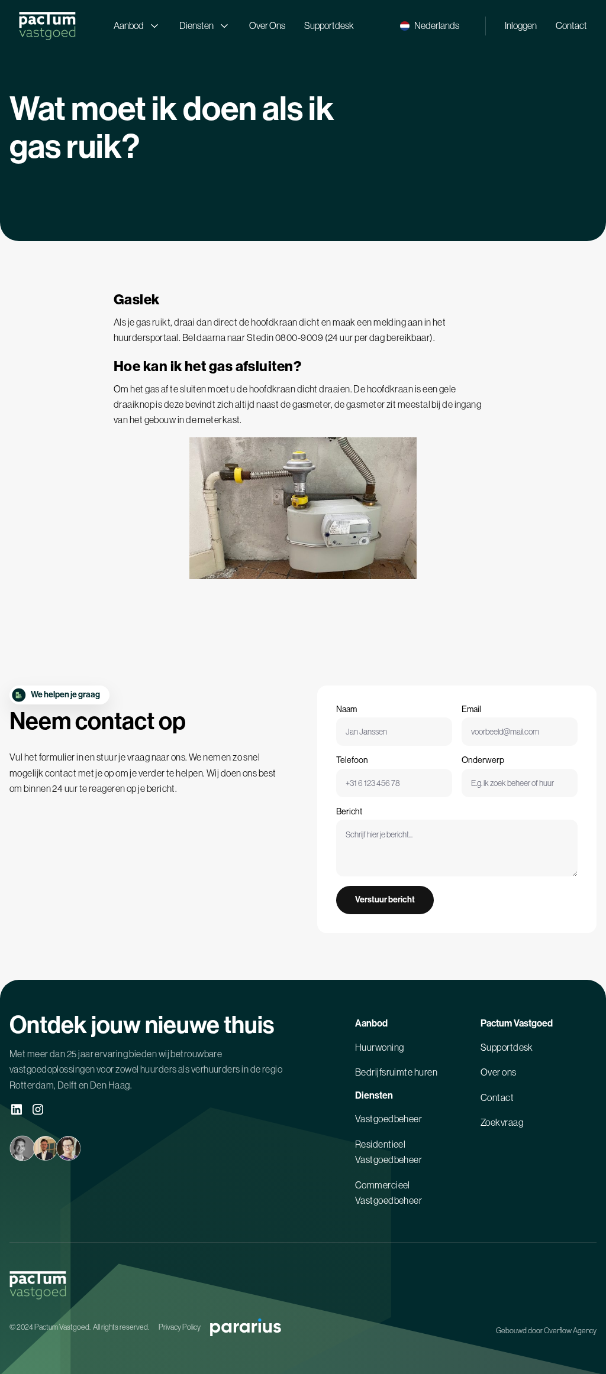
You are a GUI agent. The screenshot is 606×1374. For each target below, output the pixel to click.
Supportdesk (329, 25)
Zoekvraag (502, 1122)
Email (471, 709)
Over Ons (267, 25)
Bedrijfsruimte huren (396, 1072)
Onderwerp (483, 760)
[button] (429, 25)
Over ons (499, 1072)
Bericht (349, 811)
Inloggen (521, 25)
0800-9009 (299, 337)
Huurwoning (379, 1047)
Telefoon (352, 760)
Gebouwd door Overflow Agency (546, 1330)
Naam (346, 709)
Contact (571, 25)
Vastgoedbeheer (388, 1118)
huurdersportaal (146, 337)
